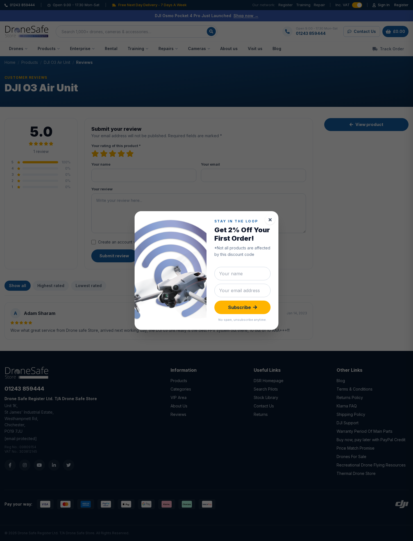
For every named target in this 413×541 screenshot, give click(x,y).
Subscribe (239, 307)
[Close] (270, 220)
